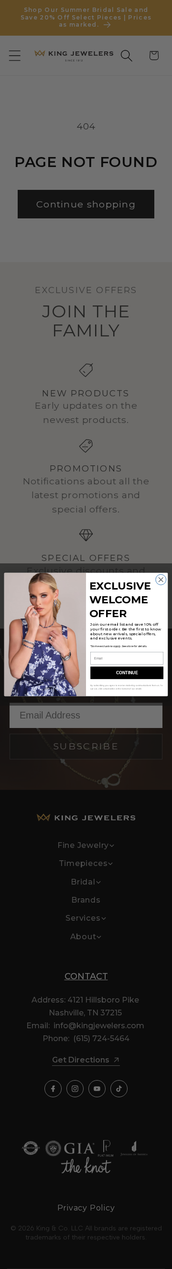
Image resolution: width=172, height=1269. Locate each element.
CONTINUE (127, 672)
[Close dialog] (161, 579)
